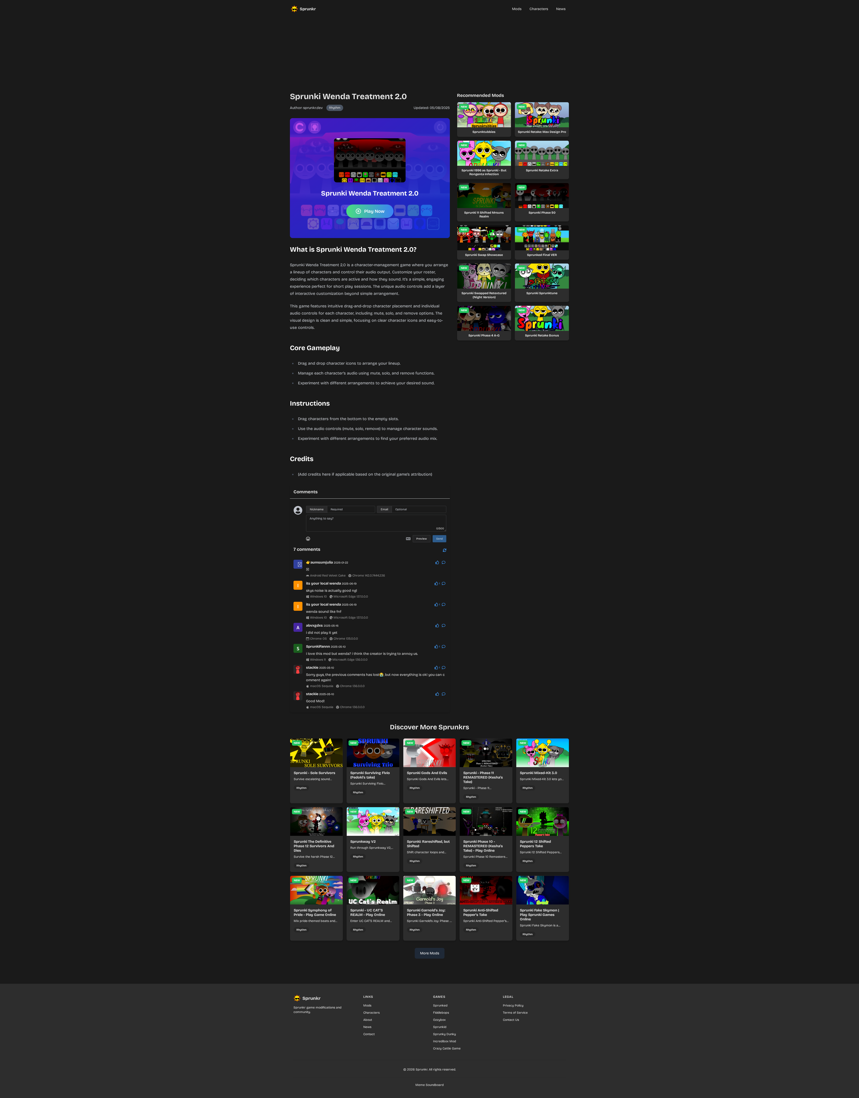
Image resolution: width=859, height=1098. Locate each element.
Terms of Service (515, 1013)
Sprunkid (439, 1027)
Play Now (374, 211)
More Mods (429, 953)
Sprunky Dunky (444, 1034)
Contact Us (511, 1020)
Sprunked (440, 1005)
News (367, 1027)
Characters (371, 1013)
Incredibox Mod (444, 1041)
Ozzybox (439, 1020)
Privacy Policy (513, 1005)
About (367, 1020)
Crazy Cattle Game (447, 1048)
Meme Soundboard (429, 1085)
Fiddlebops (441, 1013)
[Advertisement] (429, 49)
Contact (369, 1034)
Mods (367, 1005)
